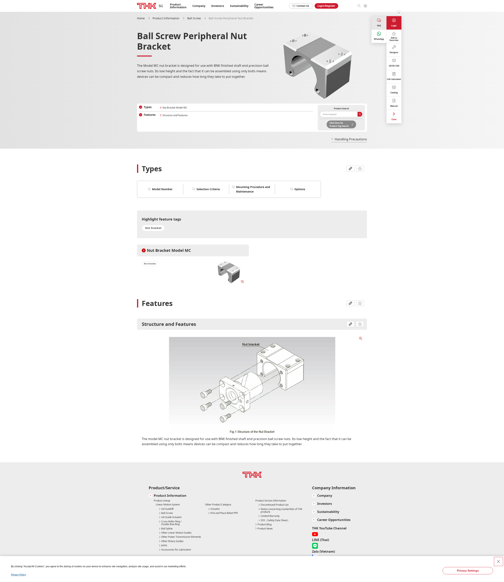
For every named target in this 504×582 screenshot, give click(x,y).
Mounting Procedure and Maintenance (253, 189)
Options (299, 189)
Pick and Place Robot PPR (224, 513)
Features (150, 115)
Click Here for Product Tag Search (339, 124)
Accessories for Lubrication (176, 549)
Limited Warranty (270, 516)
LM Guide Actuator (171, 517)
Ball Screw (194, 18)
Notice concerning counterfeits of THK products (281, 510)
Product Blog (264, 524)
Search (360, 114)
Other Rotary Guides (172, 541)
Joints (164, 545)
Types (148, 107)
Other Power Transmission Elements (181, 537)
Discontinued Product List (274, 504)
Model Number (162, 189)
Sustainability (239, 6)
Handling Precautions (351, 139)
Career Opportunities (263, 6)
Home (141, 18)
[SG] (146, 6)
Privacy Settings (468, 570)
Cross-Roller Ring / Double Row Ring (171, 523)
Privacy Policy (18, 574)
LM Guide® (167, 509)
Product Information (166, 18)
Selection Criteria (208, 189)
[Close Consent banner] (498, 561)
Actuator (215, 509)
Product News (265, 528)
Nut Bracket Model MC (174, 107)
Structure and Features (175, 115)
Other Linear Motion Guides (176, 532)
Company (324, 496)
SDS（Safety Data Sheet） (275, 520)
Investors (217, 6)
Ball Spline (167, 528)
